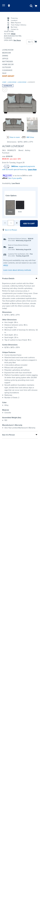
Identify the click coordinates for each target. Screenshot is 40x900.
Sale (4, 73)
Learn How (32, 169)
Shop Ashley (8, 76)
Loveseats (31, 82)
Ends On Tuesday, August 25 (13, 162)
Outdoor (6, 67)
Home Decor (8, 64)
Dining (5, 55)
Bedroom (6, 52)
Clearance (7, 70)
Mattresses (7, 61)
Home (4, 82)
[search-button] (32, 41)
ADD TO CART (29, 223)
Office (5, 58)
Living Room (7, 50)
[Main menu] (4, 5)
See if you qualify (15, 178)
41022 (5, 265)
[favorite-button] (4, 90)
